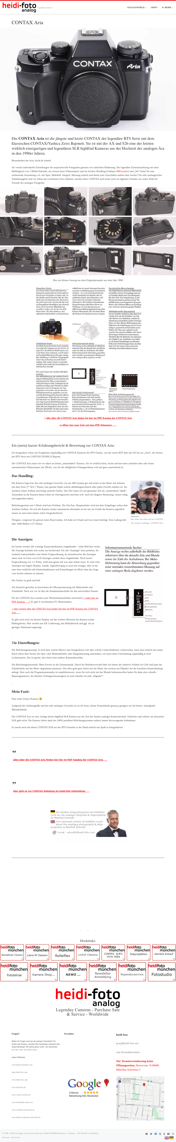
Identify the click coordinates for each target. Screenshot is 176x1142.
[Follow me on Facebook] (156, 1134)
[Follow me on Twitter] (151, 1134)
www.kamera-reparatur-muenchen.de (26, 1117)
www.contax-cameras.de (21, 1095)
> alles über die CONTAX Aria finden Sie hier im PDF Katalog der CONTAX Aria (88, 418)
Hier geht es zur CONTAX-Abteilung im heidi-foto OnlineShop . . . (51, 791)
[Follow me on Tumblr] (164, 1134)
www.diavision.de (19, 1087)
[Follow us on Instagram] (173, 1134)
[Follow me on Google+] (160, 1134)
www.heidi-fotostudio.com (22, 1065)
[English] (167, 1137)
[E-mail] (146, 1134)
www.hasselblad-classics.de (22, 1102)
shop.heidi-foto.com (19, 1072)
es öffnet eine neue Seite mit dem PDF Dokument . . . (88, 425)
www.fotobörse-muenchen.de (23, 1110)
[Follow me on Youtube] (168, 1134)
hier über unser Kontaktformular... (25, 1050)
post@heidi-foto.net (127, 1043)
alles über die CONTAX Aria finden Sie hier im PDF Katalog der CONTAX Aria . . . (60, 759)
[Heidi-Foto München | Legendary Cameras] (19, 6)
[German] (171, 1137)
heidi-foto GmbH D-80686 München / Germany (54, 1133)
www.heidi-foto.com (20, 1080)
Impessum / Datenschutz (11, 1137)
